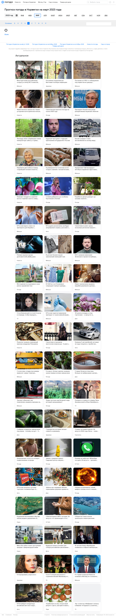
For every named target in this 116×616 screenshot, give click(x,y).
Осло (7, 34)
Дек (106, 15)
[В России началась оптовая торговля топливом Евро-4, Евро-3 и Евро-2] (29, 481)
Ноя (98, 15)
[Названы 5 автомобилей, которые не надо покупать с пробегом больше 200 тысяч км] (87, 336)
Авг (75, 15)
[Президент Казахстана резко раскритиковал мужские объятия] (87, 103)
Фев (30, 15)
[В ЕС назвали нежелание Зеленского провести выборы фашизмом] (87, 248)
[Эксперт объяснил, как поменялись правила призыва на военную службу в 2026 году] (29, 394)
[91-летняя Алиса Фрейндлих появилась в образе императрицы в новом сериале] (87, 539)
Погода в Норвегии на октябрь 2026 (72, 44)
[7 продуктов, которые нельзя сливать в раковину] (58, 423)
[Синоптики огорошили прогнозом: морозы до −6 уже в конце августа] (58, 336)
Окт (90, 15)
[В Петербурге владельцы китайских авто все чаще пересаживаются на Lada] (29, 597)
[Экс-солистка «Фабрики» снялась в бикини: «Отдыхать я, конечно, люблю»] (87, 597)
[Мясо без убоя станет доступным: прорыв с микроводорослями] (29, 539)
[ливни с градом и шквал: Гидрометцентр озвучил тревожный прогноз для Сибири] (58, 452)
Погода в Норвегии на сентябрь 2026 (44, 44)
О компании (9, 614)
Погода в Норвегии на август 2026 (17, 44)
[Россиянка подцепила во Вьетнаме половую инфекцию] (58, 74)
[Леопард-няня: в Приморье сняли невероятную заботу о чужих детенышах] (29, 132)
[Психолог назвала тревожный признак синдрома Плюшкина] (29, 336)
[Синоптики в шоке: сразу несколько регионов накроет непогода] (87, 219)
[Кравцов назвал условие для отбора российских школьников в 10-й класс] (58, 539)
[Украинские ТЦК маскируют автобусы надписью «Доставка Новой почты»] (87, 161)
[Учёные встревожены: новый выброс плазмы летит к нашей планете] (87, 481)
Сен (83, 15)
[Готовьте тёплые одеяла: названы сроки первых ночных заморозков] (58, 365)
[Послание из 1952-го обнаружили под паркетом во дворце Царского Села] (87, 74)
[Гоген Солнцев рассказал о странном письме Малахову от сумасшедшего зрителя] (58, 568)
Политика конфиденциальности (59, 614)
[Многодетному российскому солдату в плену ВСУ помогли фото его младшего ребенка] (29, 74)
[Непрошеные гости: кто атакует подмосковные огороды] (29, 452)
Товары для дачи (58, 46)
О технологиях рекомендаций (77, 614)
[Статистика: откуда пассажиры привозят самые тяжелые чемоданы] (29, 365)
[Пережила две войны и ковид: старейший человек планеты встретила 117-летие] (29, 161)
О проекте (47, 614)
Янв (22, 15)
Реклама (15, 614)
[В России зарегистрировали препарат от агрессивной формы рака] (58, 307)
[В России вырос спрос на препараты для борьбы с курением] (29, 219)
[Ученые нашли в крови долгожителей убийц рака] (29, 248)
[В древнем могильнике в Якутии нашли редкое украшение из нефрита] (29, 510)
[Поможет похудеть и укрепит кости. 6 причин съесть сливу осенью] (29, 190)
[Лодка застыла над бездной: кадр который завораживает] (58, 394)
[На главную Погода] (8, 2)
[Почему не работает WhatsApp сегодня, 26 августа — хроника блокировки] (87, 452)
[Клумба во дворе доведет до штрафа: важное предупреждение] (87, 190)
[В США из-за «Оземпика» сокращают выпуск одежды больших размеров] (58, 277)
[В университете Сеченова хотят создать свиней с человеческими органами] (58, 161)
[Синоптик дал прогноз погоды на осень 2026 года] (58, 103)
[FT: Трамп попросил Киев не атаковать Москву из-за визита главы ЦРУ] (87, 568)
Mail (3, 614)
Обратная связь (90, 614)
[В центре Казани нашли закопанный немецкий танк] (58, 248)
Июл (68, 15)
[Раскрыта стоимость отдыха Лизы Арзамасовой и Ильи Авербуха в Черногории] (87, 394)
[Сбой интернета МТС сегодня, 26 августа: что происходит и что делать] (58, 510)
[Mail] (2, 2)
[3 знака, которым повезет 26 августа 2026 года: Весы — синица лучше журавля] (87, 423)
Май (53, 15)
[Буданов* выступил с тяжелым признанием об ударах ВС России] (58, 132)
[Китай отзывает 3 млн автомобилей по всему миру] (87, 132)
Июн (60, 15)
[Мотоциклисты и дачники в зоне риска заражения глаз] (29, 277)
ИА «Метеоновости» (109, 614)
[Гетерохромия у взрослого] (29, 568)
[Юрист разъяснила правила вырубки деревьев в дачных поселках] (87, 277)
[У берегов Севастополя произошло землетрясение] (87, 510)
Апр (45, 15)
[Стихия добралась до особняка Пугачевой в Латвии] (58, 190)
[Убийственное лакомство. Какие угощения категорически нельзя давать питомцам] (29, 103)
